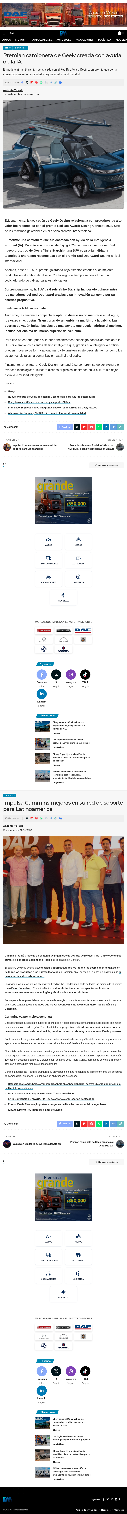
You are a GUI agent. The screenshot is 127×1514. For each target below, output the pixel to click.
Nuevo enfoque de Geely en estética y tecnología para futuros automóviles (51, 396)
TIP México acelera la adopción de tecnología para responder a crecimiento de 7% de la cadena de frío (72, 774)
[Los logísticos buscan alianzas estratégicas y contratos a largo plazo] (42, 744)
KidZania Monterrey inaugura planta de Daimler (35, 1109)
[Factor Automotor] (63, 33)
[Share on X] (27, 82)
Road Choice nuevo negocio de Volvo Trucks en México (41, 1093)
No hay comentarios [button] (108, 465)
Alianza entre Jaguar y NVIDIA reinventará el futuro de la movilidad (47, 413)
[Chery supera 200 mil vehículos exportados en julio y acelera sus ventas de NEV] (42, 726)
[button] (5, 33)
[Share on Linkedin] (46, 82)
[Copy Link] (55, 82)
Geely (8, 48)
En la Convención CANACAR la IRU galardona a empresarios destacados (51, 1099)
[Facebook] (42, 678)
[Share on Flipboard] (31, 82)
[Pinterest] (116, 1499)
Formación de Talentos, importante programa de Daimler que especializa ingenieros (57, 1104)
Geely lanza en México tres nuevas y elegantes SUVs (39, 402)
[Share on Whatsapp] (41, 82)
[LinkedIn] (42, 698)
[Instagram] (71, 678)
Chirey (56, 733)
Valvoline (25, 988)
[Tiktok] (85, 678)
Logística (58, 747)
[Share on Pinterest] (36, 82)
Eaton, (15, 988)
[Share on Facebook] (22, 82)
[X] (56, 678)
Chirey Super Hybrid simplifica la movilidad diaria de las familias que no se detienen (71, 757)
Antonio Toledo (13, 90)
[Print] (60, 82)
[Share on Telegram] (51, 82)
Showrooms (20, 48)
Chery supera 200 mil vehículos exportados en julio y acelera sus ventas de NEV (69, 725)
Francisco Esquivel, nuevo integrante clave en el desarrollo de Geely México (52, 407)
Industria (10, 795)
